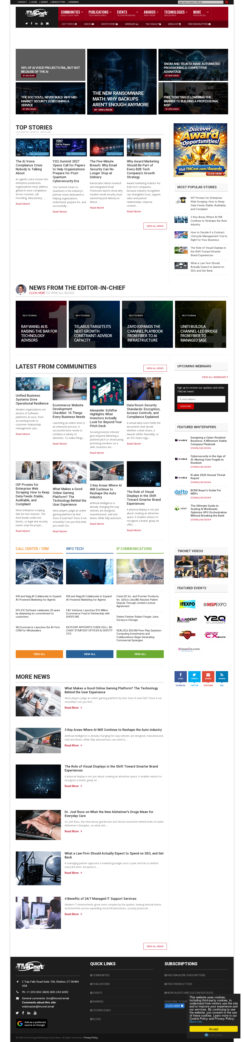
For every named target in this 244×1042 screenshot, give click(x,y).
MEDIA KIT (173, 24)
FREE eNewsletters (179, 984)
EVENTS (97, 992)
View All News (155, 226)
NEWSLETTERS (59, 2)
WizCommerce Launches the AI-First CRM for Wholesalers (38, 629)
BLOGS (96, 1019)
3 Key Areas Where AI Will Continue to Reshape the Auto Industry (209, 220)
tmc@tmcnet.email (57, 998)
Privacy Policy (91, 1037)
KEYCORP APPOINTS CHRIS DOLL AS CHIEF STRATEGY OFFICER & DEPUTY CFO (89, 630)
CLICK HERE (37, 293)
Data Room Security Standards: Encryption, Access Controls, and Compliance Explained (143, 411)
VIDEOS (88, 24)
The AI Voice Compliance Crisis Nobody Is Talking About (29, 167)
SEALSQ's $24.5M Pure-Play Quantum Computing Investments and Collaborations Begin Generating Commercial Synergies (138, 635)
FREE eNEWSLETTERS (198, 24)
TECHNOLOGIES (101, 1010)
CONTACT (22, 2)
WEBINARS (74, 2)
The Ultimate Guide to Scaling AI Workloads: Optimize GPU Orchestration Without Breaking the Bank (209, 510)
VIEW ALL (39, 654)
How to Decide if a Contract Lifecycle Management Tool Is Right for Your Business (209, 236)
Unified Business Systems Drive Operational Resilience (32, 399)
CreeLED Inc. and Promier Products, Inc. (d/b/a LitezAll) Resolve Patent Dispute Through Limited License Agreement (137, 601)
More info (196, 1021)
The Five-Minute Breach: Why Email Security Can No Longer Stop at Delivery (103, 169)
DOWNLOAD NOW (200, 448)
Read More (22, 203)
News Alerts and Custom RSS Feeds (190, 992)
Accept (213, 1029)
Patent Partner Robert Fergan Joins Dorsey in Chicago (137, 618)
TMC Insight (152, 24)
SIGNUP (44, 2)
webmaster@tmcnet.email (38, 1006)
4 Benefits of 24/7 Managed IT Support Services (100, 898)
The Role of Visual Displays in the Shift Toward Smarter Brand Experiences (208, 251)
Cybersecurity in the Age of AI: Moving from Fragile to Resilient (208, 459)
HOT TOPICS (68, 24)
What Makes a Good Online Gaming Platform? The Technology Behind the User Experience (69, 496)
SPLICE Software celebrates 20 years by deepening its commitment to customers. (38, 613)
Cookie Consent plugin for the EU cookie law (214, 1035)
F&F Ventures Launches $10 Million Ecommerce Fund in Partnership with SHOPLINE (88, 613)
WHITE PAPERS (108, 24)
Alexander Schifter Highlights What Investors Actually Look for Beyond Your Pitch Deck (106, 418)
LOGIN (34, 2)
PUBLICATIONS (101, 984)
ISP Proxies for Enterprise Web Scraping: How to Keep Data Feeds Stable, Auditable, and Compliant (32, 494)
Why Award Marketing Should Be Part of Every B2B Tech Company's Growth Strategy (143, 169)
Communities (100, 975)
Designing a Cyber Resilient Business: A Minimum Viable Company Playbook (209, 441)
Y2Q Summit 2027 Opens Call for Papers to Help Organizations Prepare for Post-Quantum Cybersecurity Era (69, 171)
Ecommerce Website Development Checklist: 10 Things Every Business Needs (69, 411)
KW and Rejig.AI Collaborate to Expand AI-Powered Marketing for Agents (38, 598)
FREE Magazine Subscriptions (186, 975)
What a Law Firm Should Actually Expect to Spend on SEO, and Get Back (207, 267)
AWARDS (97, 1001)
